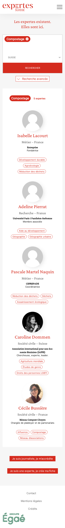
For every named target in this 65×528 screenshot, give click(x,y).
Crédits (32, 508)
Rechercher (32, 67)
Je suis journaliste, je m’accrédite (32, 458)
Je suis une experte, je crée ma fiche (32, 471)
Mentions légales (31, 500)
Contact (31, 493)
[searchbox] (33, 47)
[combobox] (32, 43)
